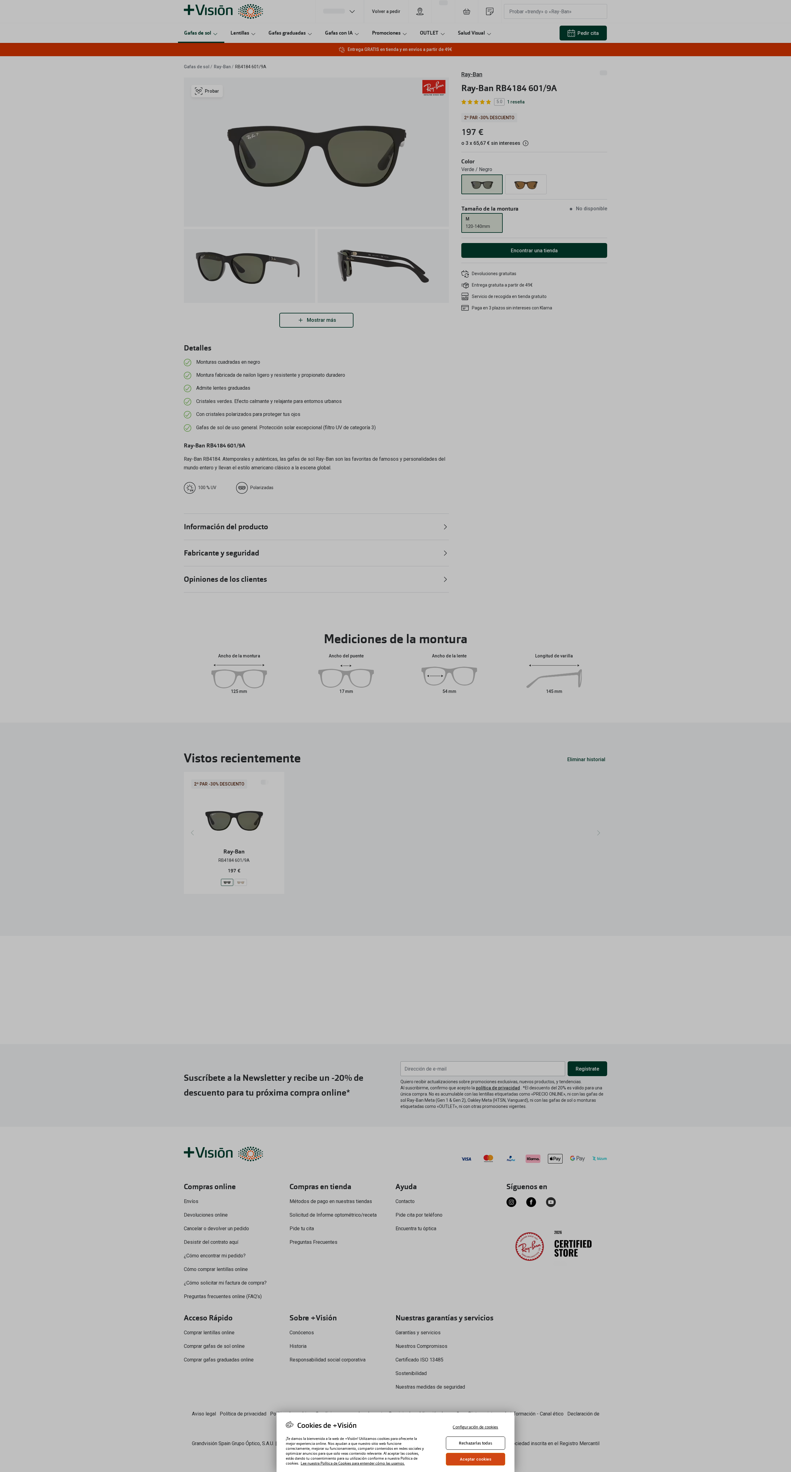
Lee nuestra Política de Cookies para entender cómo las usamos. (353, 1463)
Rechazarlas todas (475, 1443)
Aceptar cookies (476, 1459)
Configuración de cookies (475, 1427)
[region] (395, 1442)
